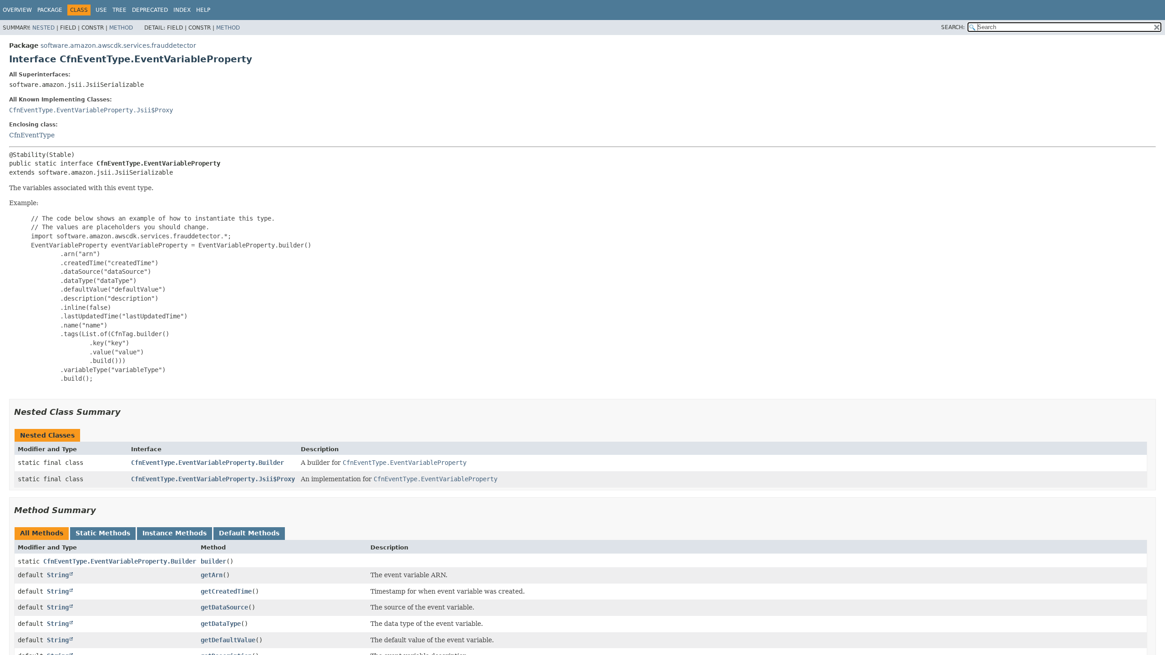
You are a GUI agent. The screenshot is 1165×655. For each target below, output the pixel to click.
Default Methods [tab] (249, 533)
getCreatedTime (226, 591)
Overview (17, 10)
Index (182, 10)
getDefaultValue (228, 640)
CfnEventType (32, 135)
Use (101, 10)
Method (121, 28)
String (58, 575)
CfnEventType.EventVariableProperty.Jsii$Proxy (91, 110)
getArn (212, 575)
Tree (119, 10)
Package (49, 10)
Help (203, 10)
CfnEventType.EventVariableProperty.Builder (207, 462)
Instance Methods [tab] (174, 533)
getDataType (221, 623)
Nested (43, 28)
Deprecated (150, 10)
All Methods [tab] (41, 533)
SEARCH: (953, 27)
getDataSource (224, 607)
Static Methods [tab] (103, 533)
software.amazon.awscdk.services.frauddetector (118, 45)
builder (213, 561)
